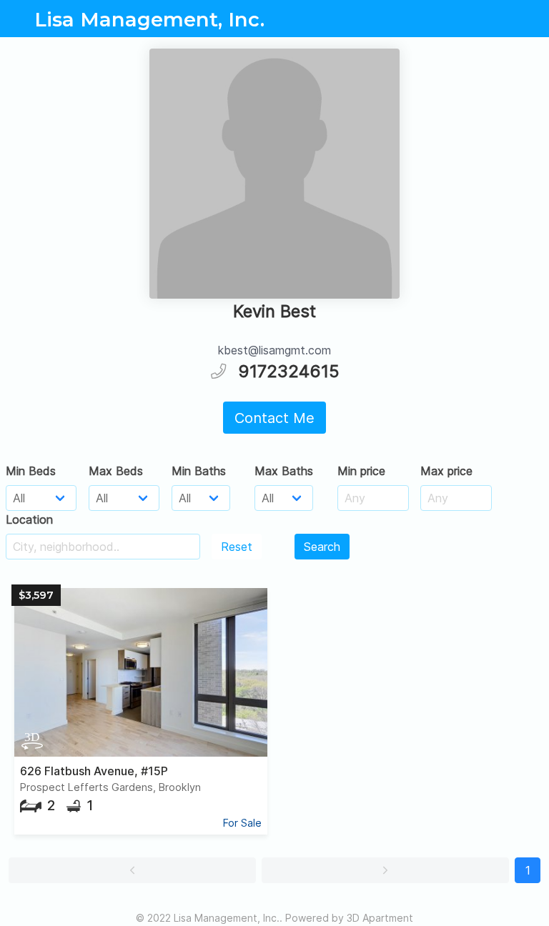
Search (322, 546)
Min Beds (31, 471)
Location (29, 519)
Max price (446, 471)
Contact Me (274, 418)
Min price (361, 471)
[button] (132, 870)
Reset (236, 546)
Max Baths (283, 471)
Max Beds (116, 471)
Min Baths (199, 471)
